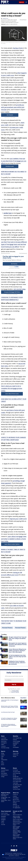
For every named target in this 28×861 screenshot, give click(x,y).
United (2, 763)
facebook (11, 846)
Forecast (15, 739)
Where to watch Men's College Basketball (16, 828)
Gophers (3, 754)
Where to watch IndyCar (16, 824)
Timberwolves (4, 759)
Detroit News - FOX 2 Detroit (6, 801)
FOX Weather (16, 747)
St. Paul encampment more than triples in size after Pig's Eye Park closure (17, 657)
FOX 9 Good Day (16, 773)
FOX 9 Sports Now (17, 781)
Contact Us (15, 794)
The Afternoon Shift (17, 784)
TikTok (2, 823)
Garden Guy (15, 754)
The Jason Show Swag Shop (16, 787)
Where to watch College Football (16, 817)
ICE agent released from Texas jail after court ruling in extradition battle (17, 638)
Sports (3, 751)
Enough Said (15, 776)
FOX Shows (15, 770)
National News (4, 739)
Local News (3, 738)
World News (3, 741)
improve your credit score (18, 519)
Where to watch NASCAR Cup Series (17, 821)
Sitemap (15, 802)
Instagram (3, 819)
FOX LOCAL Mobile (5, 814)
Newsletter (3, 816)
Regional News (5, 792)
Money (3, 768)
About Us (16, 792)
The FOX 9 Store (16, 789)
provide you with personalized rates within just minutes (12, 107)
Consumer (3, 746)
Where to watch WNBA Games (16, 835)
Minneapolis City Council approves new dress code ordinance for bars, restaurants (18, 644)
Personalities (16, 798)
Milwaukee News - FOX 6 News (5, 795)
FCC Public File (16, 806)
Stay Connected (6, 811)
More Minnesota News (8, 698)
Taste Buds (15, 783)
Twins (2, 756)
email (16, 846)
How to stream (4, 813)
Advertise (15, 804)
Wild (2, 758)
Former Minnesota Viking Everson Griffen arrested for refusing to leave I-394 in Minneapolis (17, 651)
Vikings (2, 753)
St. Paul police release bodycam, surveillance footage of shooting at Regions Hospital (8, 725)
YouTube (3, 824)
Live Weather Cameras (16, 743)
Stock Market (4, 773)
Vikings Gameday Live (17, 778)
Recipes (14, 756)
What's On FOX (16, 801)
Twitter (2, 821)
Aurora (2, 764)
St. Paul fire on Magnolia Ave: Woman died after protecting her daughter (9, 719)
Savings (2, 776)
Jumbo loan (8, 213)
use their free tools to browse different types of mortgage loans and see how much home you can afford (14, 244)
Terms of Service (15, 692)
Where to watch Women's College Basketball (17, 832)
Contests (15, 796)
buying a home (18, 48)
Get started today (19, 289)
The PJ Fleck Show (17, 779)
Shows (15, 768)
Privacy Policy (15, 690)
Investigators (4, 743)
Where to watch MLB (17, 819)
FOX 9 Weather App (17, 738)
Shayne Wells (16, 753)
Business (3, 771)
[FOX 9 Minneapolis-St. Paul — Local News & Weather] (5, 2)
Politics (2, 744)
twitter (14, 846)
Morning (15, 751)
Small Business (4, 775)
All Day (14, 775)
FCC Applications (16, 807)
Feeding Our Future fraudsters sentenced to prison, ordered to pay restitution (17, 663)
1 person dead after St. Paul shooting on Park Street (9, 700)
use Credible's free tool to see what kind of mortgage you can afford (13, 161)
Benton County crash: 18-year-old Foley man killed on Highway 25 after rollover (9, 706)
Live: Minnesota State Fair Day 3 (8, 712)
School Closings (16, 741)
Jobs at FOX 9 (16, 799)
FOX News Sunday (5, 747)
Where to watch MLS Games (17, 838)
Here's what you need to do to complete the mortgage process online (11, 388)
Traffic (14, 745)
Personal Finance (23, 19)
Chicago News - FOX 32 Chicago (5, 798)
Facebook (3, 818)
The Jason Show (16, 771)
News (2, 736)
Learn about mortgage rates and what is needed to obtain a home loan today (13, 539)
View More (23, 698)
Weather (15, 736)
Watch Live (21, 2)
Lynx (2, 761)
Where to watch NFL (17, 814)
